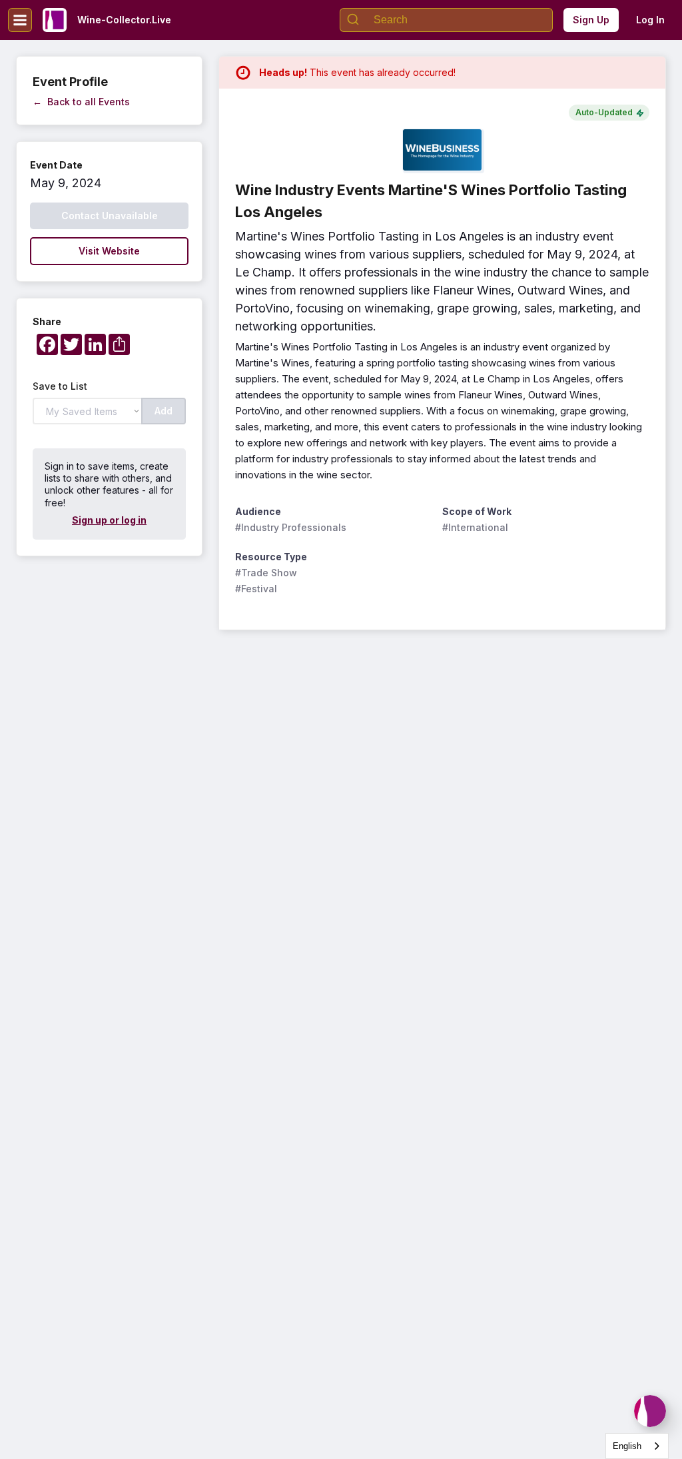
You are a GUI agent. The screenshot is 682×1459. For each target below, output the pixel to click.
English (627, 1446)
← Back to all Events (81, 101)
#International (475, 527)
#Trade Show (266, 572)
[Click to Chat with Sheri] (650, 1411)
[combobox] (637, 1446)
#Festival (256, 588)
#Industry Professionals (290, 527)
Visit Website (109, 250)
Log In (650, 19)
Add (163, 410)
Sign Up (591, 19)
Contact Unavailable (109, 215)
